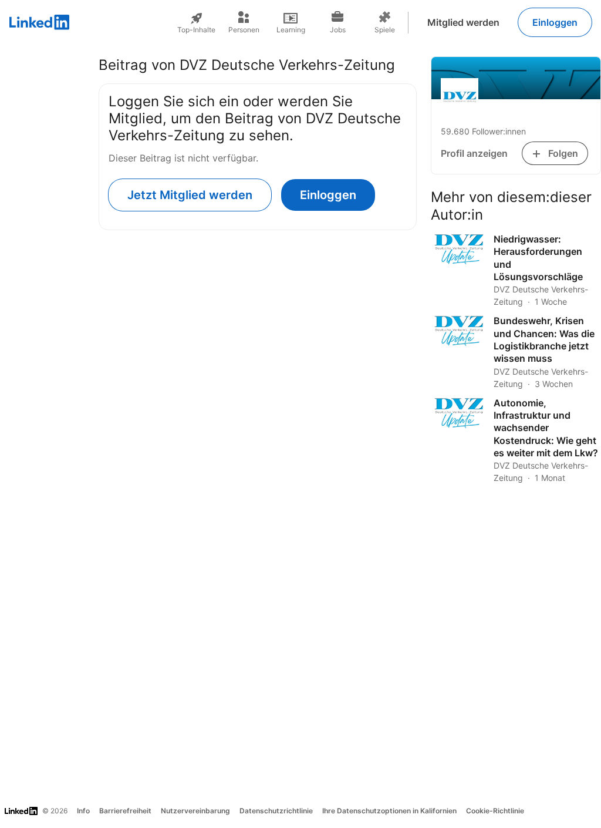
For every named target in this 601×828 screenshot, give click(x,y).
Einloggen (555, 22)
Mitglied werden (463, 22)
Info (83, 810)
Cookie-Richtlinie (495, 810)
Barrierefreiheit (125, 810)
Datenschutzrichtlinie (276, 810)
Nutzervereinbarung (195, 810)
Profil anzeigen (474, 153)
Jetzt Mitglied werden (189, 195)
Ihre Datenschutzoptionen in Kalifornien (389, 810)
